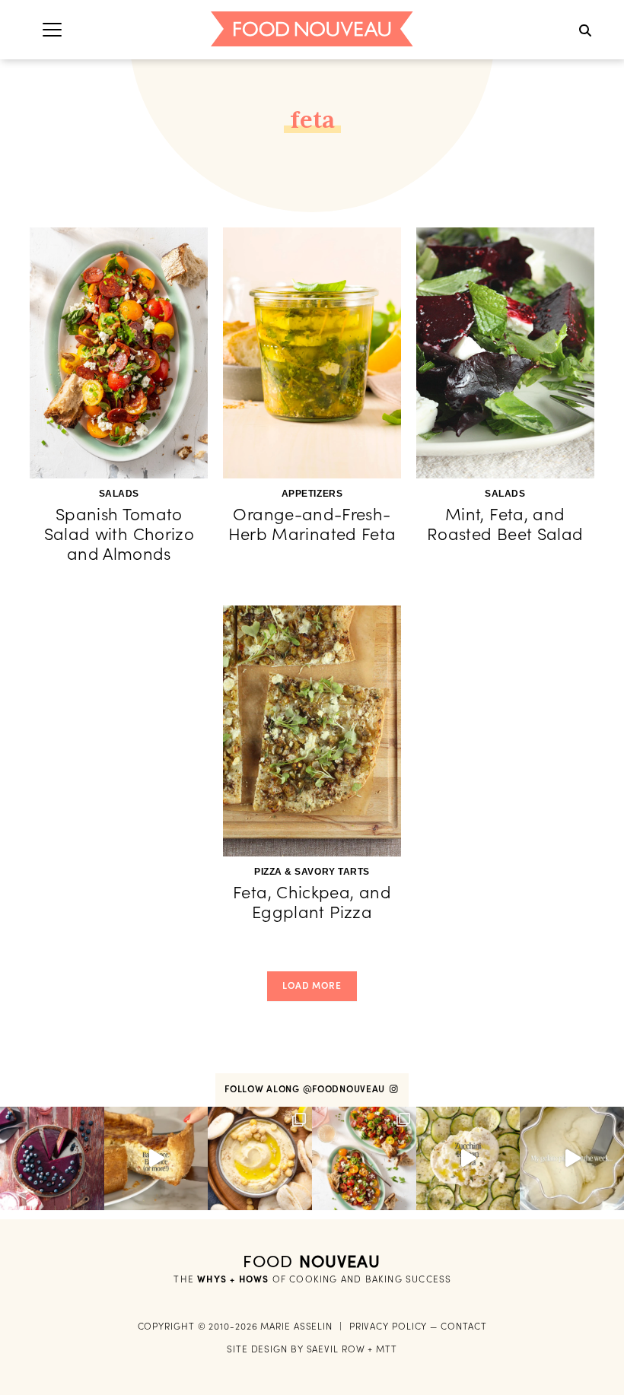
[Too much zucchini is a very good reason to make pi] (468, 1159)
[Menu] (52, 29)
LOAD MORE (312, 985)
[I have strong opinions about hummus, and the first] (260, 1159)
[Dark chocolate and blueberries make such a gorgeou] (52, 1159)
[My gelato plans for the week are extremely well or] (572, 1159)
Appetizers (312, 493)
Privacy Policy (388, 1326)
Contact (463, 1326)
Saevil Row (336, 1349)
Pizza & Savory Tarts (312, 871)
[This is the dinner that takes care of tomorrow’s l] (156, 1159)
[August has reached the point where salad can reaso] (364, 1159)
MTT (386, 1349)
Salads (119, 493)
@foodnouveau (345, 1089)
